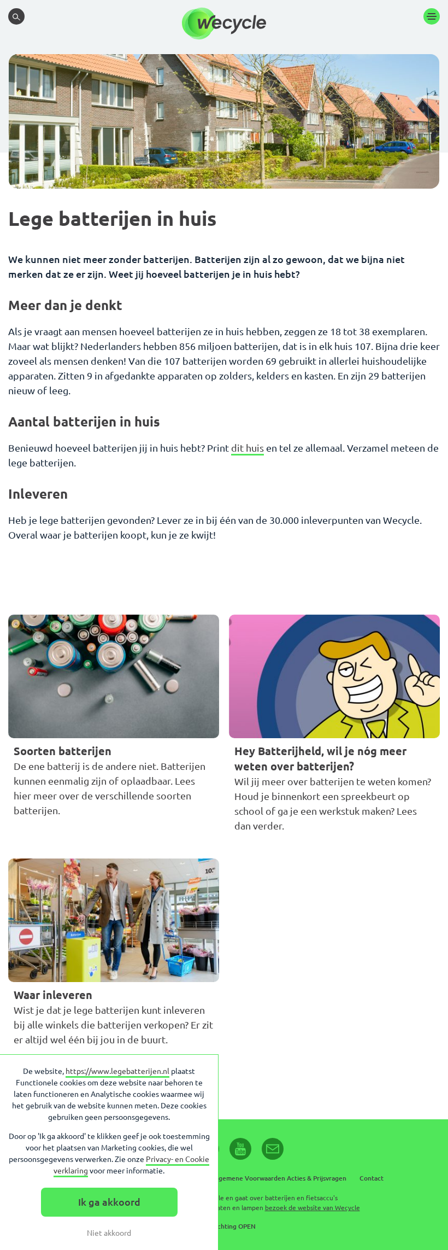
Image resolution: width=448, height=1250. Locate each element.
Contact (371, 1178)
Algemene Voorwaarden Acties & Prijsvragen (279, 1178)
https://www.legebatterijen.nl (117, 1071)
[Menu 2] (431, 16)
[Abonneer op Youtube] (240, 1149)
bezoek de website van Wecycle (312, 1207)
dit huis (247, 447)
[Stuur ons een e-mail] (273, 1149)
